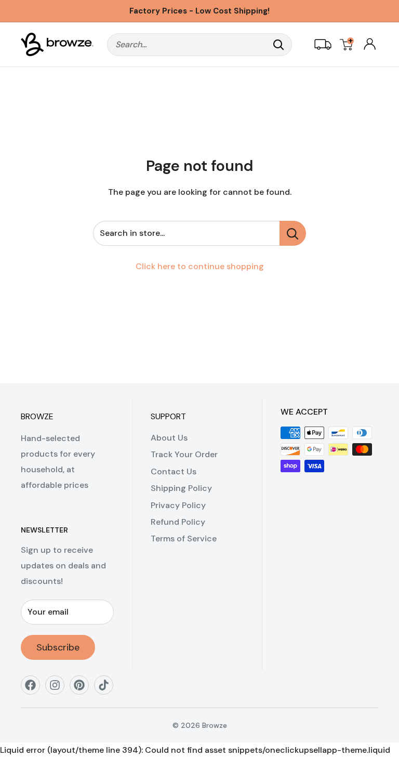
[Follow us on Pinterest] (83, 689)
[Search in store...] (293, 233)
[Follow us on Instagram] (58, 689)
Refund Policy (178, 521)
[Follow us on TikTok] (107, 689)
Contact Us (173, 471)
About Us (169, 437)
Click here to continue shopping (200, 266)
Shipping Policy (181, 488)
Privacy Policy (178, 505)
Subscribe (57, 647)
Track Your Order (184, 454)
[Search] (279, 44)
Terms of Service (184, 538)
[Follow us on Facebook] (34, 689)
